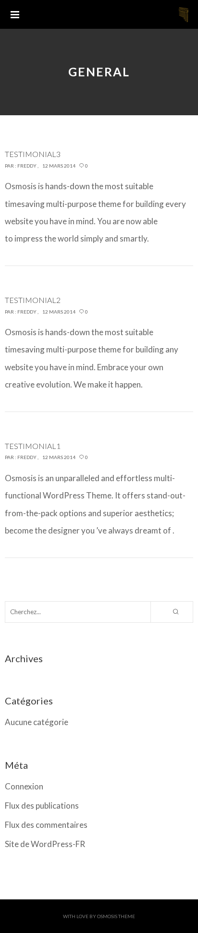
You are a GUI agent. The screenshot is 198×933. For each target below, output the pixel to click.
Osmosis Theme (116, 916)
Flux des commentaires (46, 825)
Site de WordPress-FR (45, 844)
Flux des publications (42, 805)
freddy (27, 166)
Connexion (24, 786)
